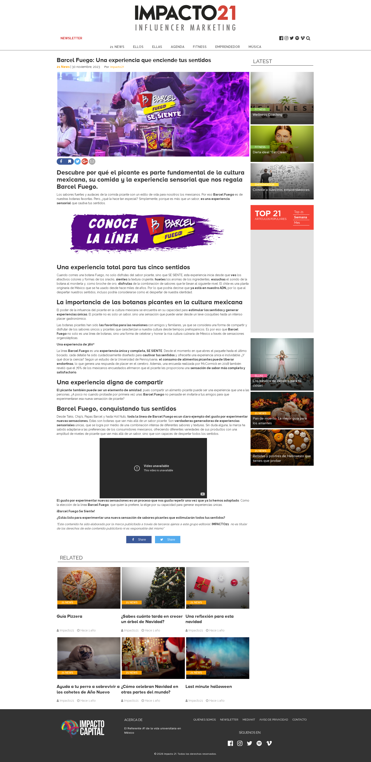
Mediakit (249, 719)
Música (255, 47)
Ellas (157, 47)
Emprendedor (227, 47)
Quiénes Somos (204, 719)
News (117, 47)
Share (141, 539)
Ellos (138, 47)
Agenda (177, 47)
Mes (297, 222)
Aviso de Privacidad (273, 719)
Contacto (299, 719)
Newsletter (229, 719)
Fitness (200, 47)
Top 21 (298, 212)
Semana (300, 217)
